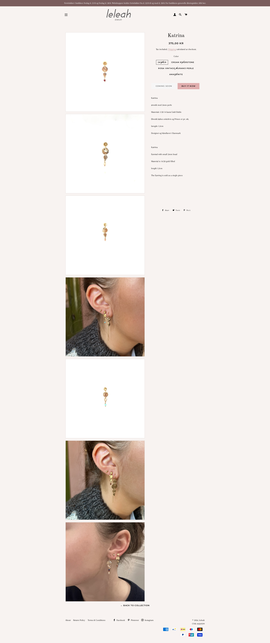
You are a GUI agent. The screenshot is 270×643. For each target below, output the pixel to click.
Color (176, 56)
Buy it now (188, 86)
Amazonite (176, 74)
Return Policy (79, 620)
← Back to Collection (135, 605)
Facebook (120, 620)
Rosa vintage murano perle (176, 68)
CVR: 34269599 (198, 623)
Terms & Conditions (96, 620)
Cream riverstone (182, 62)
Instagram (149, 620)
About (68, 620)
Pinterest (134, 620)
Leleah (202, 620)
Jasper (162, 62)
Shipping (172, 49)
